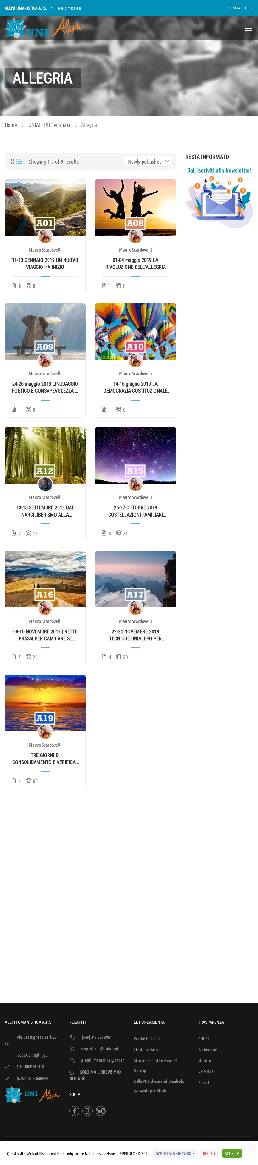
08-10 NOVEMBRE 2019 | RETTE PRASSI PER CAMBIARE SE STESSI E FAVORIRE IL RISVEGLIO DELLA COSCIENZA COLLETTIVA (45, 635)
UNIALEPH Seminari (49, 124)
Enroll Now (45, 207)
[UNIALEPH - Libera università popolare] (44, 28)
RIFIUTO (209, 1153)
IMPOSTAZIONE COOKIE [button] (175, 1153)
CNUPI (203, 1038)
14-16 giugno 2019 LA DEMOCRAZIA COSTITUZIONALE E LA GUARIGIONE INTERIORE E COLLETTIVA (136, 388)
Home (11, 124)
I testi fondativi (146, 1049)
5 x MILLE (206, 1071)
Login (249, 7)
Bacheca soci (208, 1049)
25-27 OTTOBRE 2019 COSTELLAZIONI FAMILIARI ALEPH (135, 511)
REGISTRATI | (235, 7)
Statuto (204, 1060)
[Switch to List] (19, 161)
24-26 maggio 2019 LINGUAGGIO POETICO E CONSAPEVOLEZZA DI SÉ (45, 388)
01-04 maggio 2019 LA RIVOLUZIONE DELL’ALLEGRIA (135, 263)
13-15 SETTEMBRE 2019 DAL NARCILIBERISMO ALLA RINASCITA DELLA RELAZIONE (45, 511)
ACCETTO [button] (232, 1153)
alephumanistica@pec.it (102, 1060)
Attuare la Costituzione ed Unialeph (155, 1065)
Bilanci (203, 1082)
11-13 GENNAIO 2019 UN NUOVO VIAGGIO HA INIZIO (45, 263)
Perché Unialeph (147, 1038)
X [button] (252, 1147)
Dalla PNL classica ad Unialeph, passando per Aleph (159, 1085)
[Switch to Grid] (11, 161)
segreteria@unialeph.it (102, 1048)
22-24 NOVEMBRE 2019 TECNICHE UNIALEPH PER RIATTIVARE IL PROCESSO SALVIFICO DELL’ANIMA (135, 635)
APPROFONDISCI (133, 1153)
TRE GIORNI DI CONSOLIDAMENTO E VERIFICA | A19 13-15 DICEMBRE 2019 (45, 759)
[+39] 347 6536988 (69, 8)
